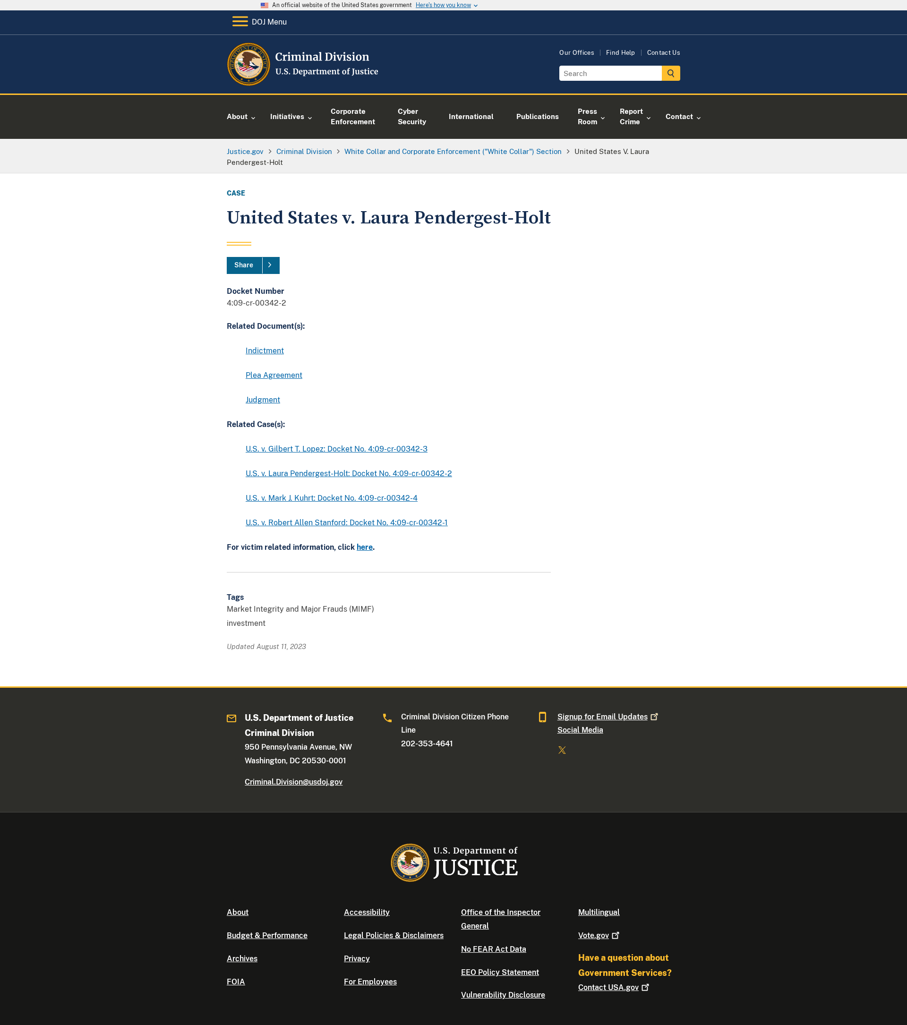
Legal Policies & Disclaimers (394, 935)
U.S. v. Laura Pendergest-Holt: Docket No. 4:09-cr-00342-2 (349, 473)
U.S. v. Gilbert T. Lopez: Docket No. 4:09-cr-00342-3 (337, 448)
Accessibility (367, 912)
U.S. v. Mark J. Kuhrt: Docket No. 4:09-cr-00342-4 (332, 498)
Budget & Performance (267, 935)
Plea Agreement (274, 375)
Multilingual (599, 912)
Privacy (357, 958)
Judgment (263, 399)
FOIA (236, 981)
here (365, 547)
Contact (608, 987)
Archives (242, 958)
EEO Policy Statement (500, 972)
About (237, 912)
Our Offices (576, 52)
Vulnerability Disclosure (503, 995)
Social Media (580, 730)
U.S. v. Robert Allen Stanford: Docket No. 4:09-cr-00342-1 (347, 522)
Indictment (265, 350)
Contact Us (663, 52)
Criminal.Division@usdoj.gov (293, 781)
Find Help (620, 52)
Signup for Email (602, 716)
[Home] (303, 82)
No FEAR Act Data (493, 949)
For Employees (370, 981)
